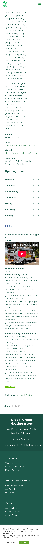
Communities (11, 508)
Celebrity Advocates (14, 486)
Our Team (9, 493)
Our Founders (11, 489)
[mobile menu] (40, 4)
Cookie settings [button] (11, 543)
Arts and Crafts (24, 395)
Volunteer (9, 463)
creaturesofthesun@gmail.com (20, 145)
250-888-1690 (12, 137)
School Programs (13, 515)
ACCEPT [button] (24, 542)
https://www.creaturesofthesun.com (24, 153)
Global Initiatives (12, 512)
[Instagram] (10, 226)
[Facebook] (6, 226)
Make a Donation (12, 470)
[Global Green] (5, 4)
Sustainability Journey (15, 467)
